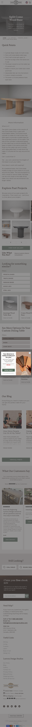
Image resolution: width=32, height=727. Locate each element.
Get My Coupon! (8, 370)
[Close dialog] (30, 353)
